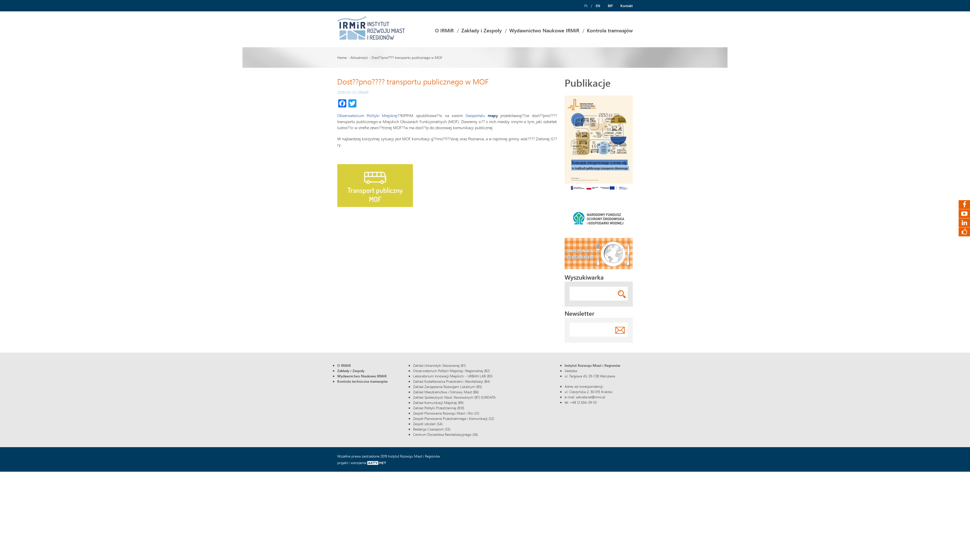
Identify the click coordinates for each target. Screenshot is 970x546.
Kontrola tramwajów (610, 30)
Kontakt (626, 5)
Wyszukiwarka (584, 277)
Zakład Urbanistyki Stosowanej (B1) (439, 365)
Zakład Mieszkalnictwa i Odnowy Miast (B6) (446, 392)
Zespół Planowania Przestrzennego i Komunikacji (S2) (453, 418)
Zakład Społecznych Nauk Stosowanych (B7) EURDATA (454, 397)
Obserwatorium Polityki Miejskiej (367, 115)
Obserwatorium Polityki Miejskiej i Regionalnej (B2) (451, 370)
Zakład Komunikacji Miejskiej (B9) (438, 402)
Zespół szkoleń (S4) (428, 423)
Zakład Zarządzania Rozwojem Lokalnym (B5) (447, 386)
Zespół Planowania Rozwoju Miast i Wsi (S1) (446, 413)
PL (586, 5)
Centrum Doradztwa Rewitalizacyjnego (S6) (445, 434)
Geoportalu (477, 115)
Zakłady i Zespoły (481, 30)
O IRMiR (444, 30)
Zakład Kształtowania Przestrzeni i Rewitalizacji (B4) (451, 381)
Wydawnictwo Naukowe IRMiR (544, 30)
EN (598, 5)
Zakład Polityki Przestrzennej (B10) (438, 408)
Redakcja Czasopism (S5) (431, 429)
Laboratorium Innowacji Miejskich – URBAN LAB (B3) (453, 376)
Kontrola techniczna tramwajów (362, 381)
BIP (610, 5)
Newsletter (579, 313)
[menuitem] (444, 30)
